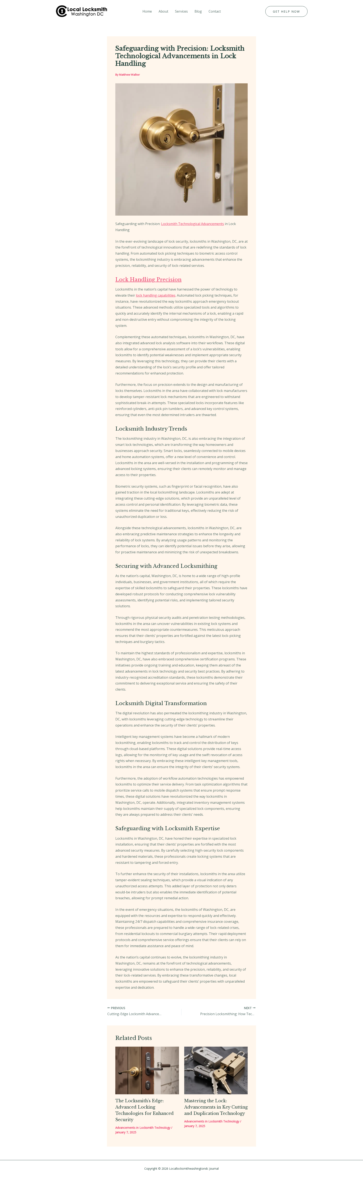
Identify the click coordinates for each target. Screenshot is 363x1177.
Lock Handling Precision (148, 279)
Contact (215, 11)
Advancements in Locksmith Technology (142, 1128)
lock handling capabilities (155, 295)
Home (147, 11)
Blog (198, 11)
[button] (286, 11)
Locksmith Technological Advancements (192, 223)
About (163, 11)
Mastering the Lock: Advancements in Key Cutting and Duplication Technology (216, 1107)
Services (181, 11)
